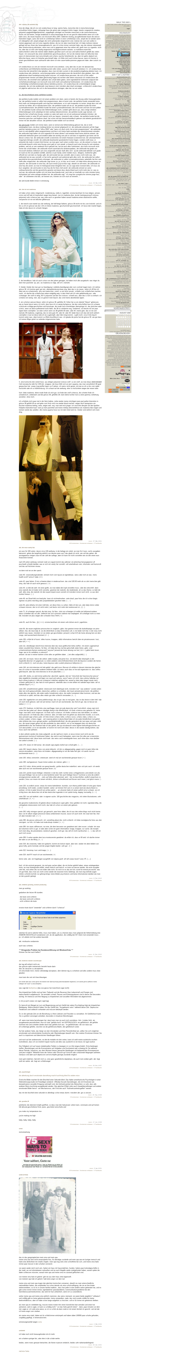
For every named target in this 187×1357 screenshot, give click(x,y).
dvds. (128, 189)
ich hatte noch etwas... (123, 238)
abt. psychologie (24, 1072)
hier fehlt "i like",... (124, 183)
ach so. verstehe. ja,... (123, 260)
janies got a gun (125, 64)
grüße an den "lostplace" (122, 105)
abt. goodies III (24, 1101)
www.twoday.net (125, 72)
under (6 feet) (23, 1175)
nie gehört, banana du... (122, 116)
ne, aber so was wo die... (122, 266)
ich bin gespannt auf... (123, 302)
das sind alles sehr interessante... (119, 249)
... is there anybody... (123, 96)
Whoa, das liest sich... (123, 297)
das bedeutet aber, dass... (122, 271)
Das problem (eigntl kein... (122, 215)
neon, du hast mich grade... (121, 285)
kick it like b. (126, 65)
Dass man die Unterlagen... (121, 232)
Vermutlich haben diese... (122, 110)
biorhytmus (33, 988)
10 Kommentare (74, 1067)
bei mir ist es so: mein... (122, 221)
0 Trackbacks (98, 185)
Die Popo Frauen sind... (122, 131)
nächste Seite (24, 1351)
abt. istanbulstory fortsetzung (121, 138)
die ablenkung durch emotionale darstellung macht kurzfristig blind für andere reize (49, 1075)
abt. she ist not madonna (27, 189)
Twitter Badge (116, 51)
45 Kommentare (74, 1170)
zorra (40, 1322)
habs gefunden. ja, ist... (122, 199)
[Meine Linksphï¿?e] (125, 392)
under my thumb (125, 70)
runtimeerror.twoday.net (122, 57)
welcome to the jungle (123, 71)
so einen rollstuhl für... (123, 243)
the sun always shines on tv (121, 68)
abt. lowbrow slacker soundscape (30, 960)
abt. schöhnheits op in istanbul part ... (118, 168)
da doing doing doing (123, 61)
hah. (128, 101)
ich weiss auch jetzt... (123, 255)
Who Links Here (115, 378)
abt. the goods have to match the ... (119, 176)
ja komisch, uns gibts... (122, 122)
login (128, 28)
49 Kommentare (74, 543)
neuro (90, 183)
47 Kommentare (74, 185)
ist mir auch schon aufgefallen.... (120, 145)
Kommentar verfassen (86, 185)
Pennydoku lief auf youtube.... (120, 204)
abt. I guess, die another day (28, 24)
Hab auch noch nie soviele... (121, 227)
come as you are (124, 60)
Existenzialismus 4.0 (123, 77)
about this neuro (125, 58)
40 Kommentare (74, 880)
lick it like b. (126, 67)
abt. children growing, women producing (32, 884)
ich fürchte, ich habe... (123, 210)
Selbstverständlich (124, 91)
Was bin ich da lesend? (122, 127)
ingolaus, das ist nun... (123, 150)
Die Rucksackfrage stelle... (121, 161)
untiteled (22, 1330)
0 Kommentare (74, 1097)
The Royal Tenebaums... (122, 193)
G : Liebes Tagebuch (123, 84)
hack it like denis (124, 63)
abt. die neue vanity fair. (27, 547)
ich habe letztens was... (122, 155)
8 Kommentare (74, 956)
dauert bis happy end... (123, 291)
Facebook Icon (125, 51)
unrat (21, 1128)
